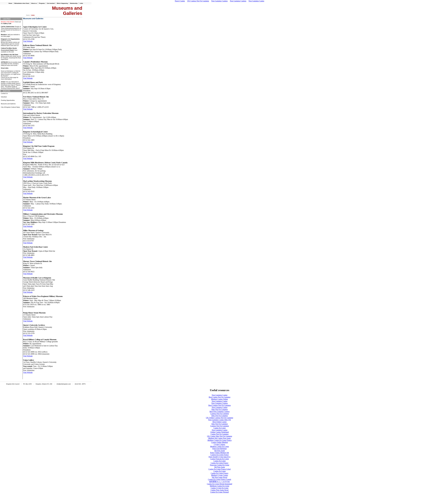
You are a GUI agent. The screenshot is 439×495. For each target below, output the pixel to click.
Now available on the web (9, 51)
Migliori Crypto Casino (219, 475)
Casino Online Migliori (219, 442)
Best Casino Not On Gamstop (219, 397)
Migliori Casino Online (219, 399)
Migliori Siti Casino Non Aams (219, 438)
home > (28, 15)
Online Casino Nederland (219, 432)
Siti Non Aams (219, 451)
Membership (74, 3)
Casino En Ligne (219, 428)
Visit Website (28, 41)
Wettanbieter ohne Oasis (21, 3)
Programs (42, 3)
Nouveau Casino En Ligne (219, 465)
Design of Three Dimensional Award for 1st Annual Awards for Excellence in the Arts (11, 29)
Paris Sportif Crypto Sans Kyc (219, 457)
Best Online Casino (220, 422)
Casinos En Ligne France (219, 455)
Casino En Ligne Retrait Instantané (219, 484)
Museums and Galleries (8, 104)
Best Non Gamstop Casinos (220, 411)
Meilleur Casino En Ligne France (219, 440)
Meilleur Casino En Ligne (219, 446)
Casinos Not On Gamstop (219, 414)
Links (81, 3)
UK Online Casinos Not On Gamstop (219, 418)
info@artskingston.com (64, 384)
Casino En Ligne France (219, 463)
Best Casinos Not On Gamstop (219, 405)
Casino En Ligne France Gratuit (219, 479)
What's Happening (62, 3)
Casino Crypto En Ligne (219, 488)
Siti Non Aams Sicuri (219, 477)
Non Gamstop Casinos (219, 403)
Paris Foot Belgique (219, 449)
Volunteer (4, 97)
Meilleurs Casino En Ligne (219, 486)
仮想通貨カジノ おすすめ (219, 482)
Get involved (51, 3)
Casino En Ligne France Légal (219, 469)
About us (34, 3)
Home (10, 3)
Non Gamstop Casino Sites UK (219, 420)
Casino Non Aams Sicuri (220, 490)
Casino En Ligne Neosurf (219, 492)
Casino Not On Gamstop (220, 434)
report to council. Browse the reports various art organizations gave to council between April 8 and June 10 (10, 43)
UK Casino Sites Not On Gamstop (219, 436)
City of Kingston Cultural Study (10, 107)
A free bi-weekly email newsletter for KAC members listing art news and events (11, 63)
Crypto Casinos (219, 444)
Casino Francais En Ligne (219, 459)
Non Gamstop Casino (219, 395)
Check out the (11, 22)
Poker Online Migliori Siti (219, 453)
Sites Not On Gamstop (219, 409)
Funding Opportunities (8, 100)
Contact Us (4, 93)
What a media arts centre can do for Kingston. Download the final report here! (11, 57)
